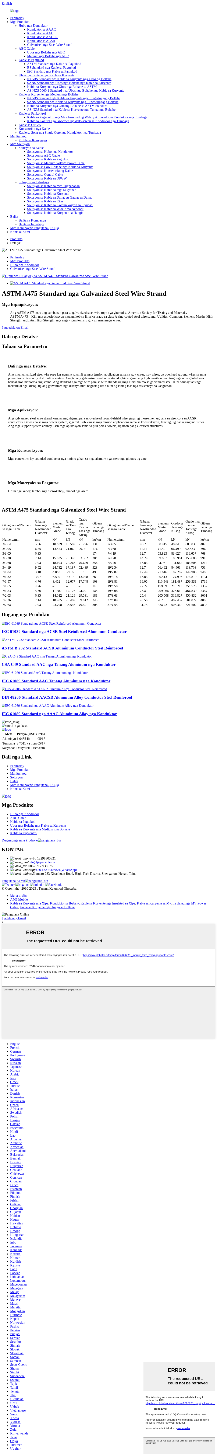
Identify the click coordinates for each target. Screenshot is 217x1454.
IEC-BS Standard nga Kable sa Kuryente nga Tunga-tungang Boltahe (73, 98)
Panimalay (17, 18)
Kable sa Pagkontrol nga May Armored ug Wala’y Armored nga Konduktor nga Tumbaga (87, 117)
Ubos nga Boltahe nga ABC (46, 52)
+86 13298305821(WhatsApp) (56, 870)
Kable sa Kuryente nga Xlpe (29, 903)
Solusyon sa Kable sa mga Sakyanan (51, 190)
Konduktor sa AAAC (41, 29)
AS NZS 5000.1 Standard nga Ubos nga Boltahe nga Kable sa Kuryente (75, 90)
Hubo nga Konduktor (33, 25)
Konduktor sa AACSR (42, 37)
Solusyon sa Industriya (34, 182)
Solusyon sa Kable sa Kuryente (48, 193)
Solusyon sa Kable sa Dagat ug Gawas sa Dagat (59, 197)
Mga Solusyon (20, 144)
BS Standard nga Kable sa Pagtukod (51, 67)
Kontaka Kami (20, 232)
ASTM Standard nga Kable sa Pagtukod (54, 64)
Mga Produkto (19, 22)
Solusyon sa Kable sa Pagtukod (48, 159)
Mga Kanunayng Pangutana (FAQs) (34, 228)
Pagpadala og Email (15, 327)
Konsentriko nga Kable (34, 128)
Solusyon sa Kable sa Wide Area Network (55, 209)
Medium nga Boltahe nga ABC (48, 56)
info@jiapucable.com (43, 862)
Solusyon (16, 777)
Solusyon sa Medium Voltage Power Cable (56, 163)
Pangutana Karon (13, 881)
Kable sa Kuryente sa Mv (154, 903)
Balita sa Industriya (31, 224)
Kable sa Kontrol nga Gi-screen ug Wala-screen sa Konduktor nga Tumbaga (78, 121)
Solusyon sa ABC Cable (43, 155)
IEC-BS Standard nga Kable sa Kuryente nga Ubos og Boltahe (69, 79)
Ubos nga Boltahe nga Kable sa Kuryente (46, 75)
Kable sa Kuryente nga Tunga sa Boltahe (47, 907)
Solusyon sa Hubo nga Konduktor (50, 151)
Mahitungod (18, 136)
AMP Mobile (19, 899)
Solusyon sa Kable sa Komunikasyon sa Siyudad (60, 205)
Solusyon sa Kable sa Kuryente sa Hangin (55, 213)
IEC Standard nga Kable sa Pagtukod (52, 71)
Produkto (16, 239)
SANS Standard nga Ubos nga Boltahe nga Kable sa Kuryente (69, 83)
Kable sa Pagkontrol (32, 113)
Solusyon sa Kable (31, 148)
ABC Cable (27, 48)
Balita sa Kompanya (32, 220)
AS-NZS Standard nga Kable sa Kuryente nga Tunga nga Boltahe (71, 109)
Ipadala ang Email (14, 918)
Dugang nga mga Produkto (20, 840)
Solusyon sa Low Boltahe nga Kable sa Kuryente (60, 167)
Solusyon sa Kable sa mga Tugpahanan (53, 186)
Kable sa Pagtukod (31, 60)
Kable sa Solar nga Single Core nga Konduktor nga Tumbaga (60, 132)
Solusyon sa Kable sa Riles (45, 201)
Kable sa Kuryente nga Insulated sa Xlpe (108, 903)
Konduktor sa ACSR (41, 41)
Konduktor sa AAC (40, 33)
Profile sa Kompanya (33, 140)
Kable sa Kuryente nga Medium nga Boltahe (48, 94)
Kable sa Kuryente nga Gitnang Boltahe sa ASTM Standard (67, 106)
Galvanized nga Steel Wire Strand (49, 44)
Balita (14, 216)
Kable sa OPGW (30, 125)
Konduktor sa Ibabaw (64, 903)
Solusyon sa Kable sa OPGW (47, 178)
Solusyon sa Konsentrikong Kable (50, 170)
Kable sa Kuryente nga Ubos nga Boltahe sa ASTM (62, 86)
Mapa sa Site (18, 895)
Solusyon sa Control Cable (45, 174)
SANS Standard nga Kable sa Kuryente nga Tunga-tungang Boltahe (72, 102)
